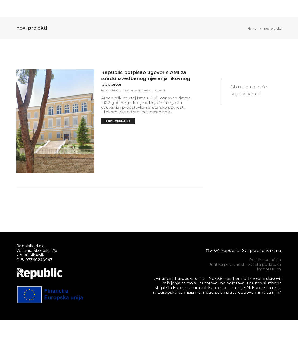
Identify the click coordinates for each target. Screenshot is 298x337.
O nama (132, 8)
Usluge (78, 8)
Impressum (269, 269)
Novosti (161, 8)
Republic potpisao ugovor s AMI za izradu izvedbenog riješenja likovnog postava (145, 78)
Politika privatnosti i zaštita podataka (244, 264)
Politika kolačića (265, 259)
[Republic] (33, 8)
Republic (111, 90)
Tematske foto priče (207, 8)
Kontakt (254, 8)
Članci (160, 90)
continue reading (117, 121)
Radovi (105, 8)
